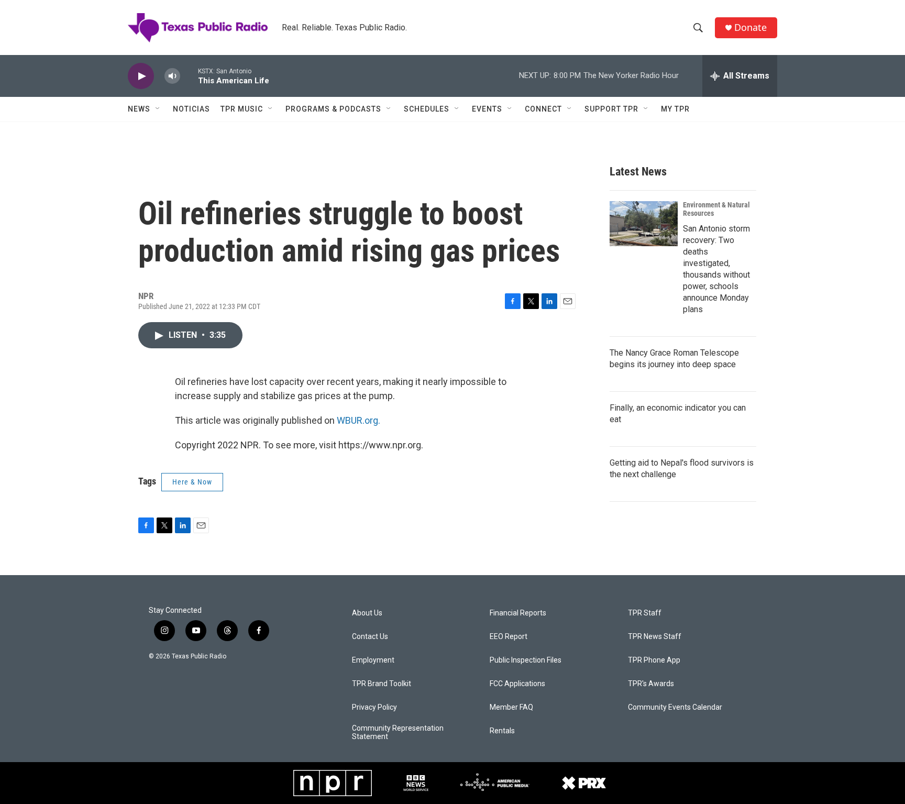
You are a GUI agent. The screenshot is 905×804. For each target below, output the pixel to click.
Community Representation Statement (398, 732)
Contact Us (370, 637)
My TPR (675, 109)
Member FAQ (511, 707)
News (139, 109)
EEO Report (508, 637)
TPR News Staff (654, 637)
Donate (750, 27)
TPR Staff (644, 613)
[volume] (172, 76)
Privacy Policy (374, 707)
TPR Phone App (654, 660)
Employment (373, 660)
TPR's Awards (651, 684)
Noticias (191, 109)
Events (487, 109)
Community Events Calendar (675, 707)
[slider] (189, 75)
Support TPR (611, 109)
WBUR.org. (358, 420)
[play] (141, 76)
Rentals (502, 731)
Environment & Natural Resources (716, 209)
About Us (367, 613)
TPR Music (241, 109)
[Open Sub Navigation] (158, 109)
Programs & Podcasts (333, 109)
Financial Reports (518, 613)
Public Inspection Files (525, 660)
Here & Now (192, 482)
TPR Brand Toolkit (381, 684)
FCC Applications (517, 684)
